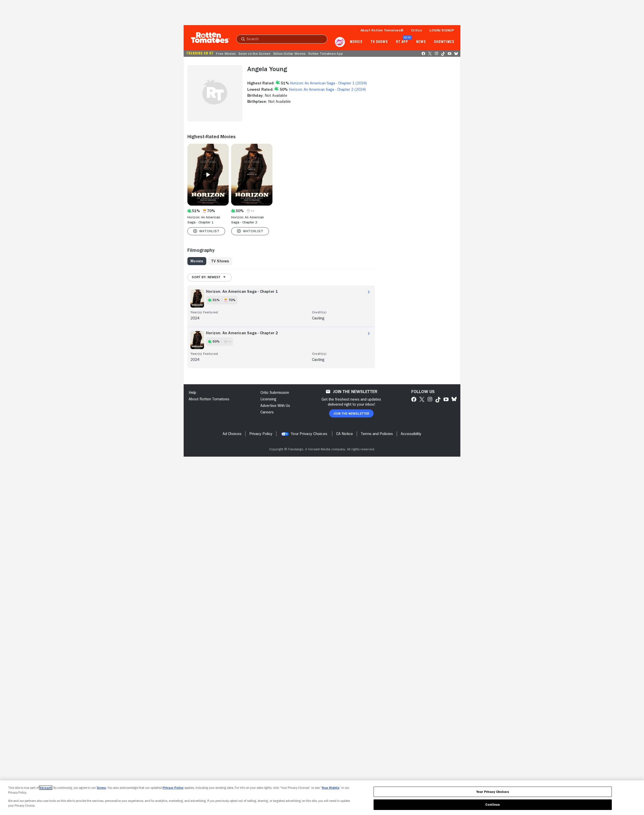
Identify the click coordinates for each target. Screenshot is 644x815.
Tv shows (379, 42)
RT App (402, 42)
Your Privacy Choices (309, 434)
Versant (46, 787)
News (421, 42)
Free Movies (225, 53)
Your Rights (330, 787)
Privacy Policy (173, 787)
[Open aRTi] (339, 41)
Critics (416, 30)
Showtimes (444, 42)
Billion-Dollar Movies (289, 53)
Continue (492, 804)
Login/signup (441, 30)
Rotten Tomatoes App (325, 53)
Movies (356, 42)
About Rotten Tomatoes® (382, 30)
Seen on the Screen (254, 53)
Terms (101, 787)
